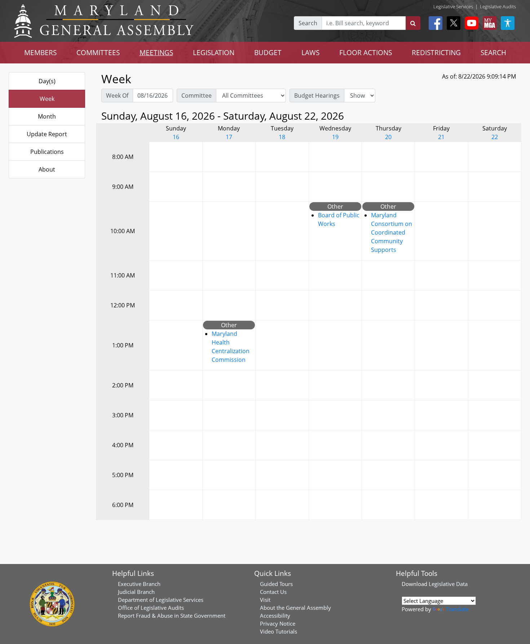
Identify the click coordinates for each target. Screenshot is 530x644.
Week (47, 99)
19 (335, 137)
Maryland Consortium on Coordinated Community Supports (391, 232)
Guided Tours (276, 583)
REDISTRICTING (436, 52)
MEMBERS (40, 52)
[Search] (413, 23)
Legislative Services (453, 6)
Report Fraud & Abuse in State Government (171, 615)
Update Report (47, 134)
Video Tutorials (278, 631)
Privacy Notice (277, 623)
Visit (265, 599)
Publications (47, 152)
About (47, 169)
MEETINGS (156, 52)
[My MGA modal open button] (488, 23)
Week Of (117, 95)
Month (47, 116)
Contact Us (273, 591)
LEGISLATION (213, 52)
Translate (457, 609)
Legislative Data (448, 583)
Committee (196, 95)
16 (176, 137)
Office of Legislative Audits (151, 607)
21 (441, 137)
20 (388, 137)
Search (308, 23)
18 (282, 137)
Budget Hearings (317, 95)
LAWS (310, 52)
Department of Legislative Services (160, 599)
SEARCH (493, 52)
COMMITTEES (98, 52)
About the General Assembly (295, 607)
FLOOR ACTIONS (365, 52)
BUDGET (268, 52)
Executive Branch (139, 583)
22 (494, 137)
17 (229, 137)
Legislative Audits (498, 6)
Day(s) (47, 81)
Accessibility (275, 615)
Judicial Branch (136, 591)
